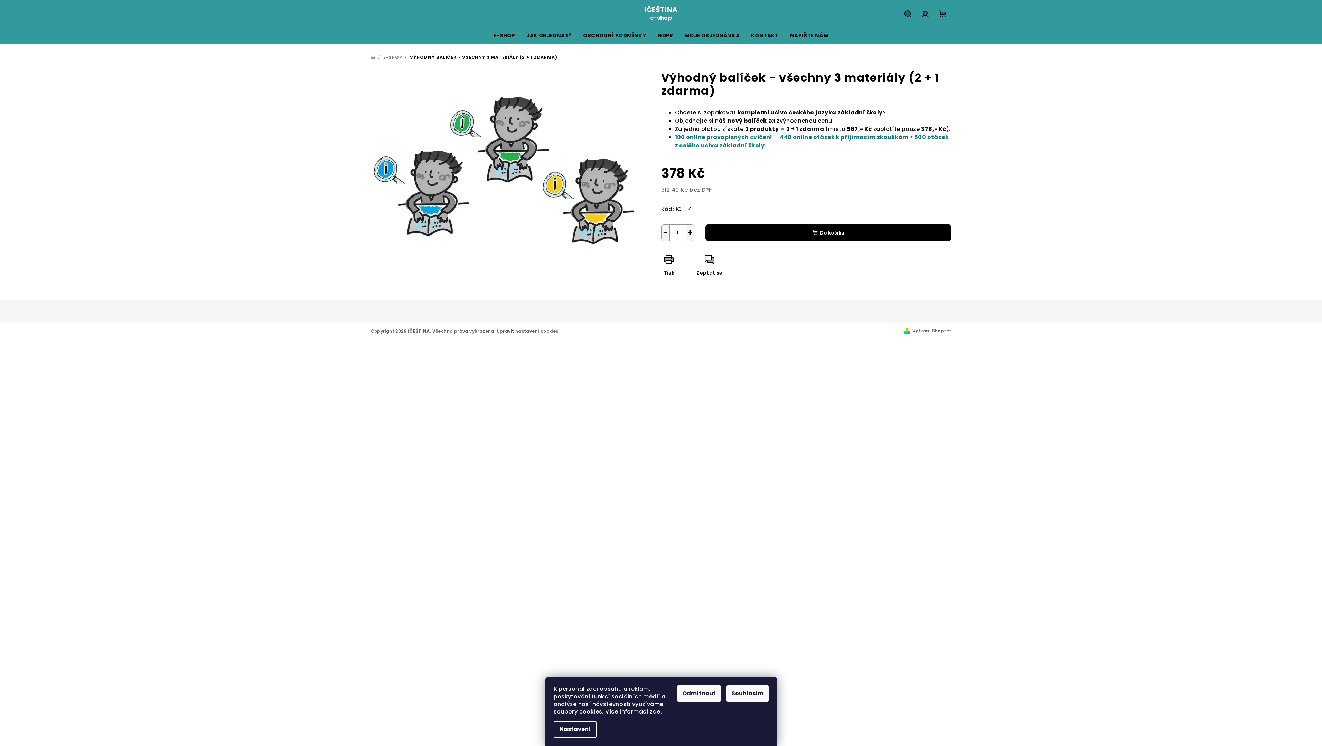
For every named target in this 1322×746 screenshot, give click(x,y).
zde (655, 712)
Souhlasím (747, 693)
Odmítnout (699, 693)
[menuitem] (504, 36)
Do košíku (832, 232)
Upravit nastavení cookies (528, 331)
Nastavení (575, 729)
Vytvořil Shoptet (931, 331)
